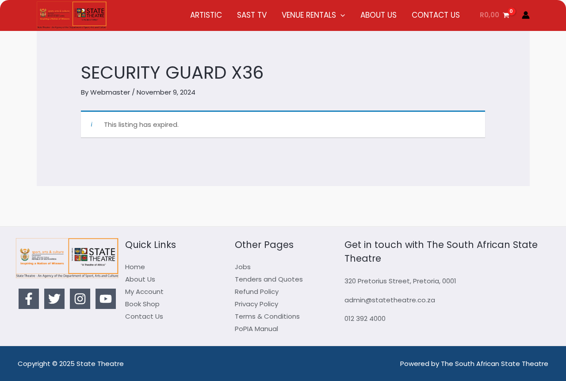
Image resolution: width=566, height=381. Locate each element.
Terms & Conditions (267, 316)
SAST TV (252, 15)
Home (135, 266)
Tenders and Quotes (269, 279)
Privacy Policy (256, 304)
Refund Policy (257, 291)
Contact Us (144, 316)
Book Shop (142, 304)
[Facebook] (29, 299)
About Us (140, 279)
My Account (144, 291)
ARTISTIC (206, 15)
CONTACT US (436, 15)
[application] (340, 15)
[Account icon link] (526, 15)
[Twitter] (54, 299)
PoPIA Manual (256, 328)
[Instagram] (80, 299)
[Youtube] (106, 299)
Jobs (243, 266)
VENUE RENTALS (309, 15)
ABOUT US (378, 15)
